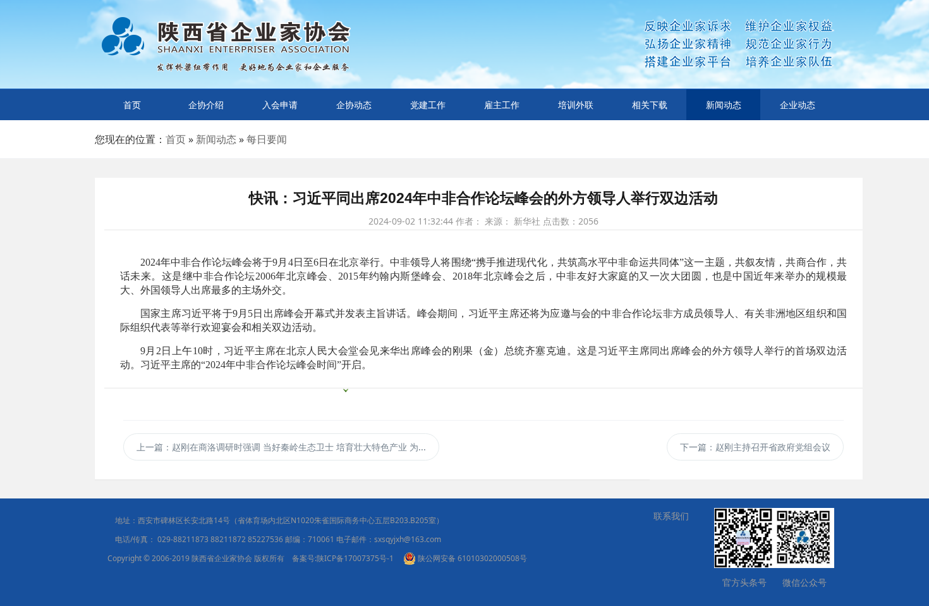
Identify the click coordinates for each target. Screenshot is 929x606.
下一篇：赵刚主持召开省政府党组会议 (755, 447)
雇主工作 (501, 105)
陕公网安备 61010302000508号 (471, 558)
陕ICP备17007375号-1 (355, 558)
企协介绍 (206, 105)
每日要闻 (266, 139)
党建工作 (428, 105)
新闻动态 (723, 105)
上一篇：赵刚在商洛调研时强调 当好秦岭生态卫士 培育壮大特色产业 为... (281, 447)
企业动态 (797, 105)
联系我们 (671, 516)
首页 (132, 105)
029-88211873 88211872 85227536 (220, 539)
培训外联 (575, 105)
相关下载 (649, 105)
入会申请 (280, 105)
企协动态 (354, 105)
